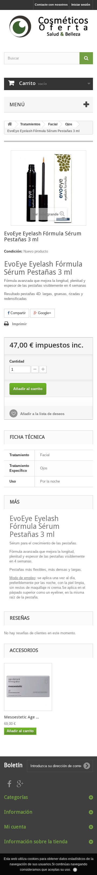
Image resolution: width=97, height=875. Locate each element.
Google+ (44, 313)
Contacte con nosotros (51, 4)
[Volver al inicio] (10, 124)
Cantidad (16, 361)
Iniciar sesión (80, 4)
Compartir (17, 313)
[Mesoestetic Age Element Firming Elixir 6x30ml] (28, 687)
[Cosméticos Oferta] (48, 26)
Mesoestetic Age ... (21, 717)
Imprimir (19, 324)
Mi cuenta (15, 827)
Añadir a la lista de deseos (41, 414)
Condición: (13, 251)
